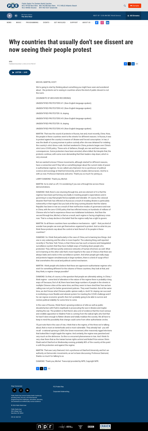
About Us (86, 22)
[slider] (19, 15)
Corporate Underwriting (61, 391)
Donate (135, 6)
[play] (9, 15)
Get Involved (60, 22)
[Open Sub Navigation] (13, 22)
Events (46, 22)
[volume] (16, 15)
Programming (32, 22)
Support (74, 22)
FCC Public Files (58, 387)
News (9, 22)
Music (18, 22)
